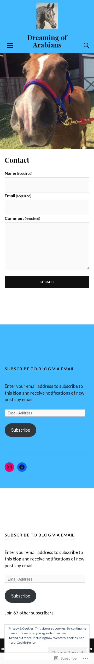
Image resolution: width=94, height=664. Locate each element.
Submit (47, 282)
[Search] (81, 45)
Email (18, 195)
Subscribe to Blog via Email (40, 368)
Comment (22, 218)
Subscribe (20, 430)
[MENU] (10, 45)
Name (18, 173)
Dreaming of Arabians (47, 41)
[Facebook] (22, 467)
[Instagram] (9, 467)
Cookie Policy (26, 642)
